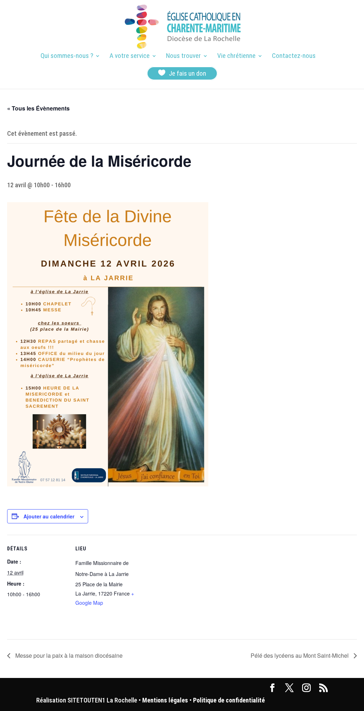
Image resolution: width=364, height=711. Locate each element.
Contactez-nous (294, 56)
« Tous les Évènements (38, 108)
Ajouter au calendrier (48, 516)
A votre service (129, 56)
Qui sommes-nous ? (67, 56)
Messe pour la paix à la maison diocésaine (68, 655)
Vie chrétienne (236, 56)
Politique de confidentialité (229, 700)
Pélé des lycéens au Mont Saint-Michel (300, 655)
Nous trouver (183, 56)
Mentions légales (165, 700)
